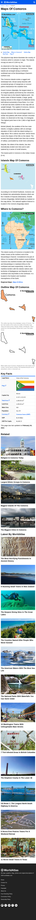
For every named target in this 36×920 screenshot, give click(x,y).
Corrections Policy (6, 896)
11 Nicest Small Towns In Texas (14, 860)
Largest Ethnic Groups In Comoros (15, 482)
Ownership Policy (5, 899)
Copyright (3, 888)
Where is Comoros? (16, 52)
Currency (5, 414)
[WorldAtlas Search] (34, 2)
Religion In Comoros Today (12, 458)
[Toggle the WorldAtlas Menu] (2, 2)
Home (2, 879)
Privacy (3, 885)
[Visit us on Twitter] (9, 905)
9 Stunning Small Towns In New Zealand (17, 587)
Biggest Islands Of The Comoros (14, 506)
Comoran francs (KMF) (23, 414)
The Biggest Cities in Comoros (13, 530)
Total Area (5, 400)
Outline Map (27, 52)
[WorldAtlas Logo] (11, 2)
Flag (11, 54)
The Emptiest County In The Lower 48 (16, 778)
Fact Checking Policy (6, 893)
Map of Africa (18, 282)
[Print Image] (30, 14)
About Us (3, 891)
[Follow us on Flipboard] (2, 905)
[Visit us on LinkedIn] (16, 905)
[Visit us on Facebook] (5, 905)
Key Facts (5, 54)
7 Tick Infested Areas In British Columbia (18, 752)
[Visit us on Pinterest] (12, 905)
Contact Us (4, 882)
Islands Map (6, 52)
